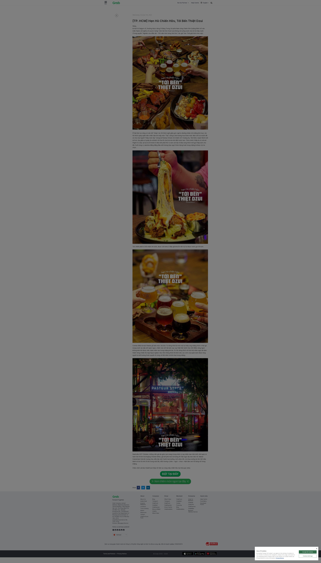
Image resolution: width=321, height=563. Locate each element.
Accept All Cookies (307, 552)
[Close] (316, 548)
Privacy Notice (280, 558)
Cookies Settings (308, 556)
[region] (286, 553)
